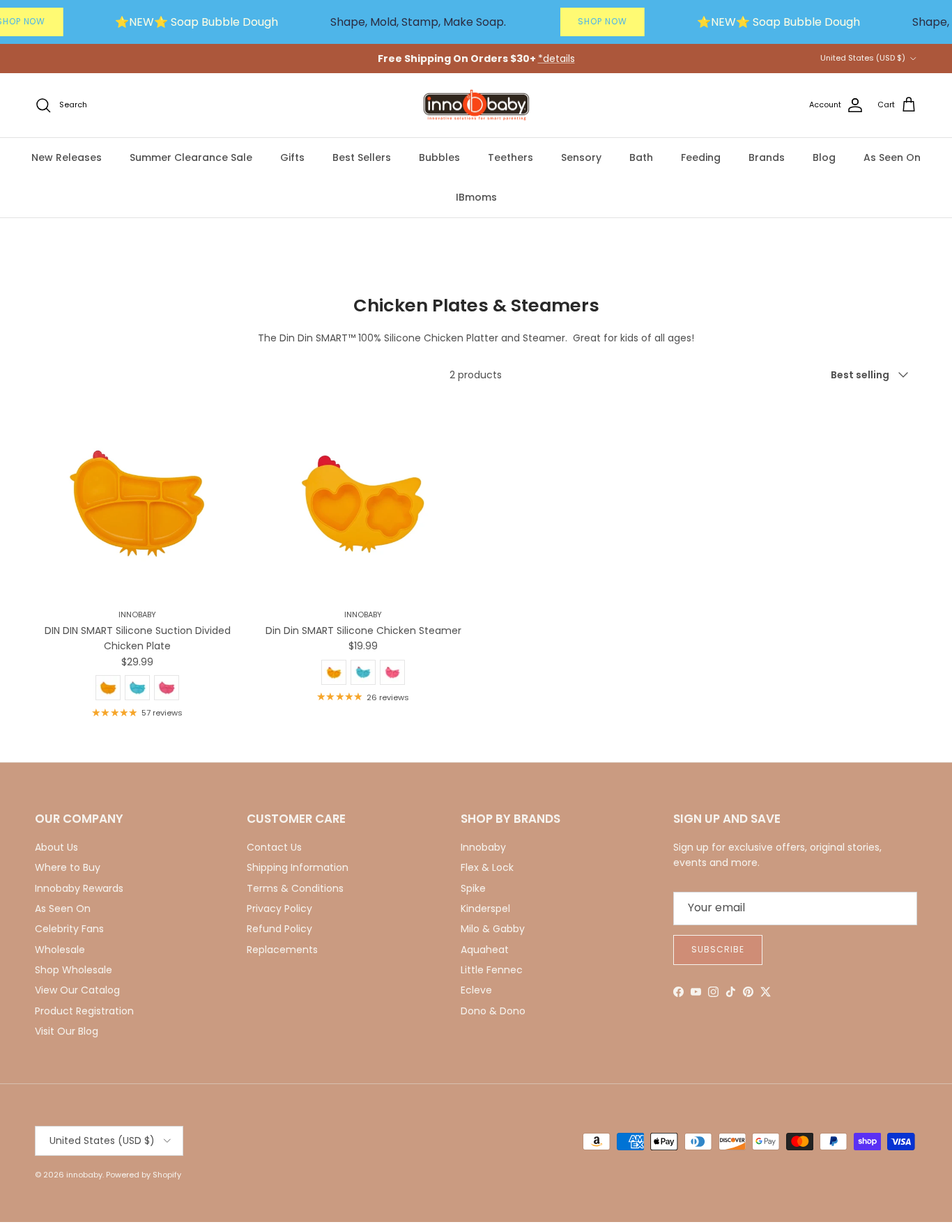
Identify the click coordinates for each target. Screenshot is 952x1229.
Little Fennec (492, 970)
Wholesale (60, 950)
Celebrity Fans (69, 929)
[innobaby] (476, 105)
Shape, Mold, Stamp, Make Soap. (418, 22)
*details (556, 58)
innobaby (84, 1174)
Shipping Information (297, 867)
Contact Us (274, 847)
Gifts (292, 157)
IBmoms (476, 197)
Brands (766, 157)
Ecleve (476, 990)
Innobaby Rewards (79, 888)
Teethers (510, 157)
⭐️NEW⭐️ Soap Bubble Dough (196, 22)
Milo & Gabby (493, 929)
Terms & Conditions (295, 888)
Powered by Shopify (143, 1174)
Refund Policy (279, 929)
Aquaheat (485, 950)
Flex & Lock (487, 867)
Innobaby (483, 847)
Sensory (581, 157)
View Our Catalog (77, 990)
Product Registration (84, 1011)
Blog (824, 157)
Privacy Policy (279, 908)
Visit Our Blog (66, 1031)
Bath (641, 157)
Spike (473, 888)
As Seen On (892, 157)
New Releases (66, 157)
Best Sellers (361, 157)
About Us (56, 847)
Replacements (282, 950)
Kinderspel (485, 908)
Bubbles (439, 157)
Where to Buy (67, 867)
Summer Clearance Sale (191, 157)
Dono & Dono (493, 1011)
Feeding (701, 157)
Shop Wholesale (73, 970)
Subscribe (717, 949)
